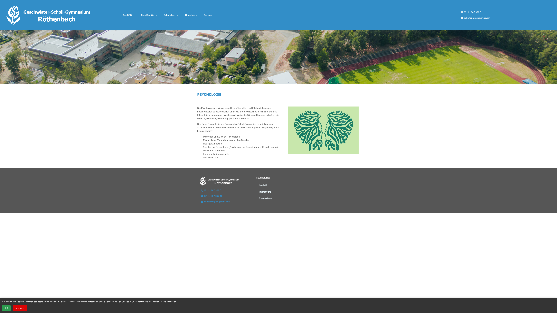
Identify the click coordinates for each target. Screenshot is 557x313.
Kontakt (263, 185)
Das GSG (127, 15)
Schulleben (169, 15)
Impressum (265, 191)
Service (208, 15)
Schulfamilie (147, 15)
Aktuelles (190, 15)
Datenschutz (265, 198)
